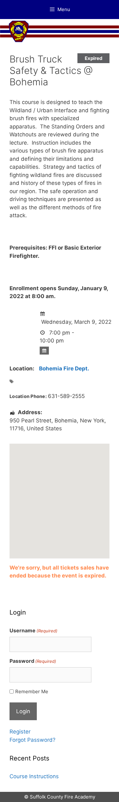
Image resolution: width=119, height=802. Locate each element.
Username (33, 630)
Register (20, 731)
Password (33, 661)
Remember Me (31, 691)
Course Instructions (34, 776)
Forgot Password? (33, 740)
